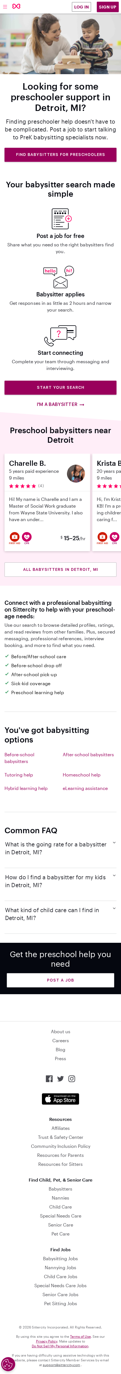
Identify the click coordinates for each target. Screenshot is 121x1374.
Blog (60, 1049)
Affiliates (60, 1128)
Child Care (60, 1206)
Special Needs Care (60, 1215)
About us (60, 1031)
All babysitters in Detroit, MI (60, 569)
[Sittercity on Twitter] (60, 1078)
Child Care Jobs (60, 1276)
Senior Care (60, 1224)
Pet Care (60, 1233)
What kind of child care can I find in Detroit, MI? (52, 914)
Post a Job (60, 980)
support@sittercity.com (61, 1365)
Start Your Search (60, 387)
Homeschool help (81, 774)
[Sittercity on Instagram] (71, 1078)
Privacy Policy (46, 1341)
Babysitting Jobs (60, 1258)
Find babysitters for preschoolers (60, 154)
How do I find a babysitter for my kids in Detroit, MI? (55, 881)
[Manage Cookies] (8, 1364)
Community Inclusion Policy (60, 1146)
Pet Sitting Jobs (60, 1303)
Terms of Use (80, 1336)
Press (60, 1058)
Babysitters (60, 1188)
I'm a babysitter (57, 404)
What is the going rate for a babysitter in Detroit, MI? (56, 848)
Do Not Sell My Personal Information (60, 1346)
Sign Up (107, 6)
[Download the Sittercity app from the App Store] (60, 1099)
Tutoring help (19, 774)
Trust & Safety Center (60, 1137)
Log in (81, 6)
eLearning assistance (85, 788)
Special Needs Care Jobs (60, 1285)
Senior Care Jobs (60, 1294)
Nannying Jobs (60, 1267)
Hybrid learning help (26, 788)
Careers (60, 1040)
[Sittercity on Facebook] (49, 1078)
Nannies (60, 1197)
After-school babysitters (88, 754)
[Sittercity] (16, 6)
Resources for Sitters (60, 1164)
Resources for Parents (60, 1155)
